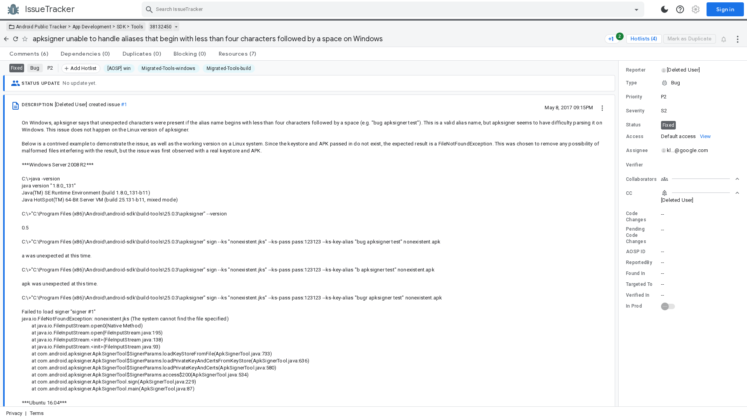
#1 (124, 104)
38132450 (161, 27)
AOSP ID (635, 251)
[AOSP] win (119, 68)
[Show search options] (636, 9)
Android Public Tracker (41, 27)
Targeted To (639, 284)
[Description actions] (602, 107)
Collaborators (641, 179)
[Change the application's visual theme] (664, 9)
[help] (680, 9)
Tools (137, 27)
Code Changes (636, 216)
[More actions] (737, 39)
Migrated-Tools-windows (168, 68)
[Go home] (6, 39)
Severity (635, 111)
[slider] (619, 233)
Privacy (14, 413)
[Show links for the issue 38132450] (176, 27)
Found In (635, 273)
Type (631, 83)
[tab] (28, 53)
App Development (92, 27)
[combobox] (394, 9)
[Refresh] (15, 39)
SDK (121, 27)
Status (633, 125)
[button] (683, 70)
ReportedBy (639, 262)
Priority (634, 97)
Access (635, 136)
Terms (37, 413)
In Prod (634, 306)
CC (629, 193)
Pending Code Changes (636, 235)
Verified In (637, 295)
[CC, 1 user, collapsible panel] (700, 192)
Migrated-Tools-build (229, 68)
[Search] (149, 9)
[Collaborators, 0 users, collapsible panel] (700, 178)
